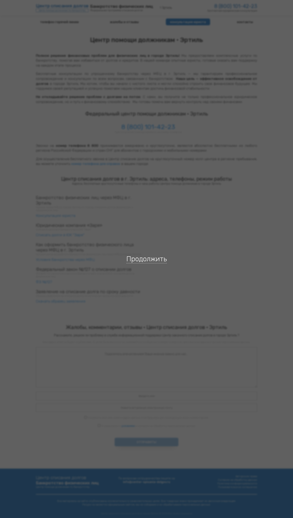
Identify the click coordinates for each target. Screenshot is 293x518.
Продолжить (146, 259)
